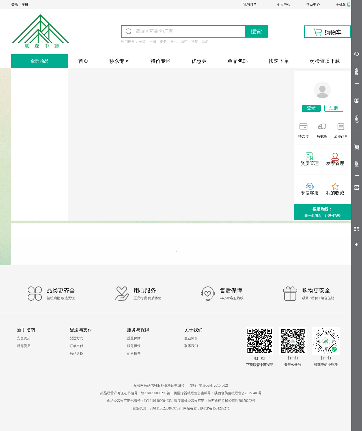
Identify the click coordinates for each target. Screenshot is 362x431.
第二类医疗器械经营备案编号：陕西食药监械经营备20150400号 (214, 393)
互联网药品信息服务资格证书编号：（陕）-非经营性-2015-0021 (181, 385)
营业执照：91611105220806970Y (157, 408)
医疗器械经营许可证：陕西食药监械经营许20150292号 (214, 401)
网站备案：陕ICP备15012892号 (206, 408)
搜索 (256, 31)
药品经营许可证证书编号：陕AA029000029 (132, 393)
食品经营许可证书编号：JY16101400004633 (140, 401)
